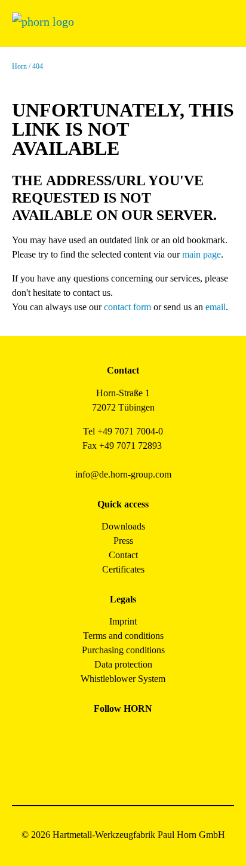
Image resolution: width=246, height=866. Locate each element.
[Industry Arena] (136, 768)
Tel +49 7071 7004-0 (123, 431)
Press (123, 540)
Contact (123, 555)
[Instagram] (109, 736)
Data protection (123, 664)
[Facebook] (82, 736)
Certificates (123, 569)
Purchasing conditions (123, 650)
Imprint (123, 621)
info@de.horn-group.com (123, 474)
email (215, 307)
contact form (127, 307)
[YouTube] (109, 768)
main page (201, 254)
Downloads (123, 526)
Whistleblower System (123, 679)
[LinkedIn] (136, 736)
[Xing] (163, 736)
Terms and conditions (123, 636)
